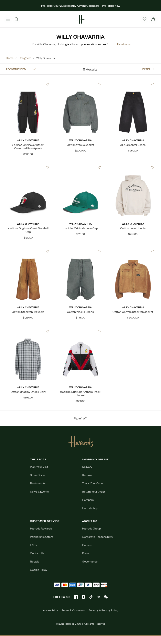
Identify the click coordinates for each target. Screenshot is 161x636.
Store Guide (37, 475)
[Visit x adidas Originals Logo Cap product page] (80, 167)
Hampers (88, 499)
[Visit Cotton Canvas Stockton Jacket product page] (133, 251)
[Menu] (8, 19)
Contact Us (37, 553)
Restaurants (38, 483)
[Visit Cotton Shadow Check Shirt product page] (28, 331)
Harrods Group (91, 528)
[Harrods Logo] (80, 441)
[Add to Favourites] (47, 84)
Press (85, 553)
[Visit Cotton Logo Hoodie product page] (133, 167)
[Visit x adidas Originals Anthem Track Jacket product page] (80, 331)
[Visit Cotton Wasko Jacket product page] (80, 84)
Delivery (87, 466)
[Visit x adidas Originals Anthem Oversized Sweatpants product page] (28, 84)
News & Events (39, 491)
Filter (146, 69)
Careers (87, 545)
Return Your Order (93, 491)
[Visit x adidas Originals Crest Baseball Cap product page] (28, 167)
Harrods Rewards (41, 528)
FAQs (33, 545)
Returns (87, 475)
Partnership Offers (41, 536)
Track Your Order (93, 483)
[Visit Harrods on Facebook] (76, 597)
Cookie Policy (38, 569)
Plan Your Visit (39, 466)
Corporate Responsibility (97, 536)
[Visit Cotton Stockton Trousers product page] (28, 251)
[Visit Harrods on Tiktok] (91, 597)
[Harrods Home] (80, 19)
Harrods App (90, 508)
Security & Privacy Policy (103, 610)
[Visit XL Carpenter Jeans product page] (133, 84)
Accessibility (50, 610)
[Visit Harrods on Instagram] (83, 597)
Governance (90, 561)
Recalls (34, 561)
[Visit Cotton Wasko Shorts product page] (80, 251)
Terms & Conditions (73, 610)
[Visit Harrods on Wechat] (106, 597)
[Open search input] (16, 19)
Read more (124, 44)
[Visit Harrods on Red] (98, 597)
